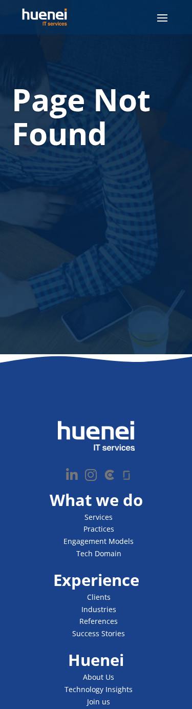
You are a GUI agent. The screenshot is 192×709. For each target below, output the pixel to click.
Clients (99, 597)
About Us (98, 677)
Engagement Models (98, 541)
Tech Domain (98, 553)
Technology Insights (99, 689)
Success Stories (98, 633)
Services (98, 517)
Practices (98, 529)
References (98, 621)
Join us (98, 701)
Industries (98, 609)
